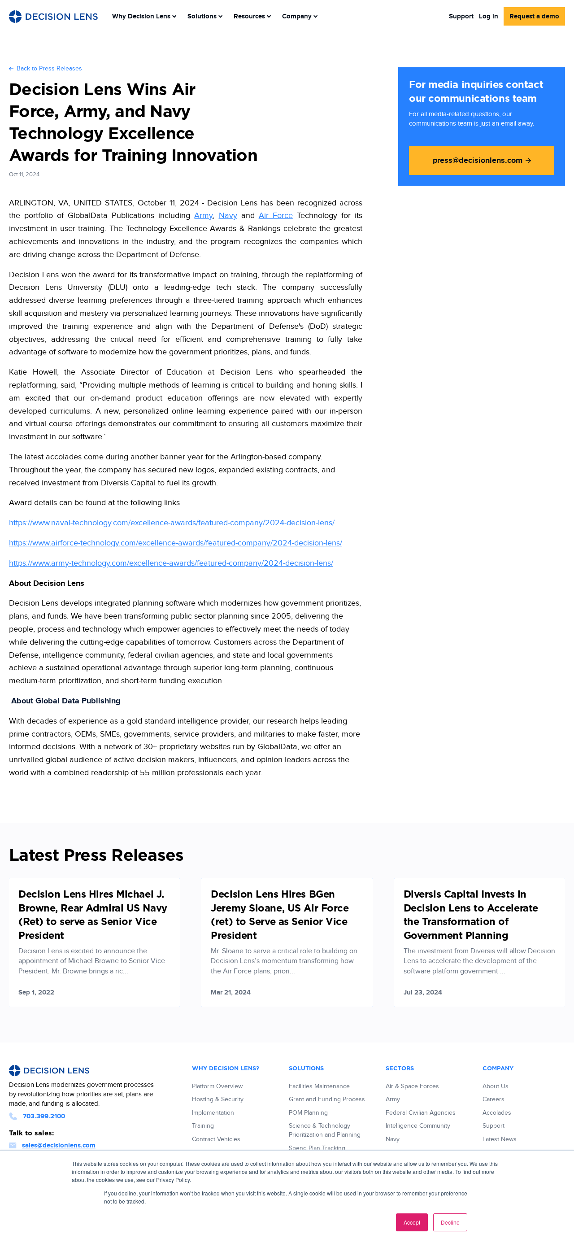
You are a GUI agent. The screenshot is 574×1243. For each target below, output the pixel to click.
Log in (488, 16)
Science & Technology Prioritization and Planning (325, 1130)
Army (203, 215)
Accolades (497, 1113)
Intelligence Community (418, 1126)
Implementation (213, 1113)
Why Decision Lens (141, 16)
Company (297, 16)
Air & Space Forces (412, 1086)
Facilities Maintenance (319, 1086)
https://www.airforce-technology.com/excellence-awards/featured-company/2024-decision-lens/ (175, 543)
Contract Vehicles (216, 1139)
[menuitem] (144, 16)
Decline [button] (450, 1222)
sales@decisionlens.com (59, 1145)
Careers (493, 1099)
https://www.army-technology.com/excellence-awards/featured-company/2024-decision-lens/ (171, 563)
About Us (496, 1086)
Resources (249, 16)
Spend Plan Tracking (317, 1148)
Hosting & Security (218, 1099)
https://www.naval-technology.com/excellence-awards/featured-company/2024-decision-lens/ (172, 523)
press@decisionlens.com (477, 161)
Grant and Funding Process (327, 1099)
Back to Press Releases (49, 68)
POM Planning (308, 1113)
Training (203, 1126)
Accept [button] (412, 1222)
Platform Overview (217, 1086)
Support (461, 16)
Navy (228, 215)
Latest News (500, 1139)
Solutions (202, 16)
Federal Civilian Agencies (421, 1113)
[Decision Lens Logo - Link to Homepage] (53, 16)
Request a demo (534, 16)
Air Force (276, 215)
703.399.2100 (44, 1116)
